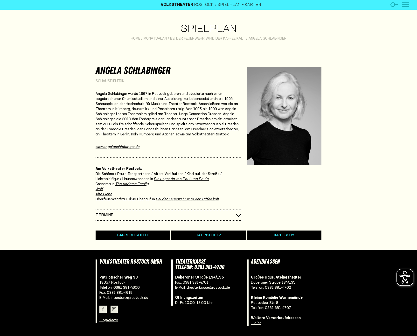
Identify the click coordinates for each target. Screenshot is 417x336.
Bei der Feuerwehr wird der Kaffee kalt (207, 39)
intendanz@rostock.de (129, 298)
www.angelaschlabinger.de (117, 147)
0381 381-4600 (126, 288)
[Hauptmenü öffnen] (405, 4)
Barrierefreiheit (132, 235)
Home (135, 39)
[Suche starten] (394, 4)
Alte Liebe (104, 194)
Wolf (99, 189)
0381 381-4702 (278, 288)
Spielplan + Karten (239, 5)
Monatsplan (155, 39)
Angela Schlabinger (267, 39)
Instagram (114, 309)
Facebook (103, 309)
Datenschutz (208, 235)
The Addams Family (132, 184)
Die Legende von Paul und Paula (181, 179)
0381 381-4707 (278, 308)
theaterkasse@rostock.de (208, 288)
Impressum (284, 235)
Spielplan (209, 29)
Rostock (187, 5)
